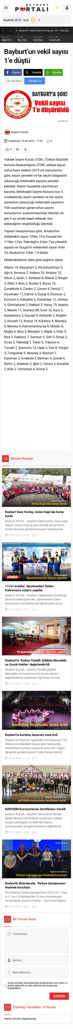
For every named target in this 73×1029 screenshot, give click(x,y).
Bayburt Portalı (19, 132)
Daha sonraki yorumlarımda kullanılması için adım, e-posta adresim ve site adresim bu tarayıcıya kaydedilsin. (38, 985)
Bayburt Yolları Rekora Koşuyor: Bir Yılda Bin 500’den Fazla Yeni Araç (45, 30)
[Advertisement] (36, 410)
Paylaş (16, 72)
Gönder (56, 72)
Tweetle (36, 72)
